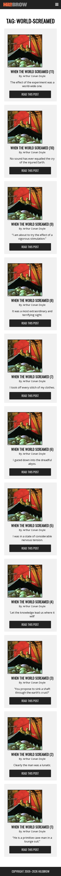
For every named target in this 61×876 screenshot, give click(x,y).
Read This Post (30, 94)
